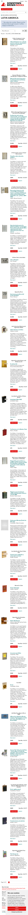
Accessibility (5, 895)
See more (12, 63)
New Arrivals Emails (7, 9)
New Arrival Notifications (9, 15)
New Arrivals (5, 893)
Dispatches (4, 900)
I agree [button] (16, 907)
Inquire (20, 68)
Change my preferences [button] (16, 911)
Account (21, 1)
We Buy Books (5, 899)
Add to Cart (14, 68)
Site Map (4, 912)
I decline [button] (17, 909)
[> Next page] (9, 882)
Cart (26, 1)
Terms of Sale (5, 894)
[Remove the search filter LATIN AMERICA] (19, 33)
